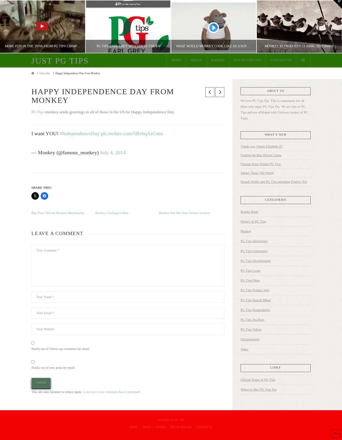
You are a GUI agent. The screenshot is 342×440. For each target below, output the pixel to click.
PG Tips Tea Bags (252, 320)
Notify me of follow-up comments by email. (60, 349)
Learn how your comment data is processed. (112, 392)
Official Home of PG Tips (258, 380)
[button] (337, 4)
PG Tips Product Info (255, 290)
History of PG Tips (253, 221)
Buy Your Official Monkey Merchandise (57, 213)
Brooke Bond (249, 212)
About (146, 426)
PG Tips (37, 112)
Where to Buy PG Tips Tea (258, 389)
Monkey (246, 231)
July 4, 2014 (113, 152)
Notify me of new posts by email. (53, 367)
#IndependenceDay (80, 133)
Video (244, 349)
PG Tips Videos (251, 329)
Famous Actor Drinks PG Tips (261, 164)
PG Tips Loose (250, 270)
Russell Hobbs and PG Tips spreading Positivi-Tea (274, 182)
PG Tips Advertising (254, 241)
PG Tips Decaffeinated (256, 261)
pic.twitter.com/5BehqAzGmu (132, 133)
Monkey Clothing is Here (111, 213)
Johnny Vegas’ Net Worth (257, 173)
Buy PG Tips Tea (181, 426)
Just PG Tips (60, 61)
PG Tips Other (250, 280)
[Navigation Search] (303, 60)
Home (134, 426)
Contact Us (204, 426)
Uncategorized (250, 339)
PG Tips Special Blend (256, 300)
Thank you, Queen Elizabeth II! (262, 146)
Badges (161, 426)
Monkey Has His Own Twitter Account (184, 213)
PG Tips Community (254, 251)
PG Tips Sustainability (255, 310)
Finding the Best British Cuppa (261, 155)
